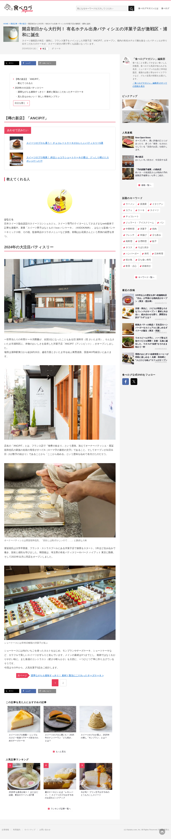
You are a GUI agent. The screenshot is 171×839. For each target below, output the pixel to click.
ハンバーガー (132, 253)
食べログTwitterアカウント (134, 381)
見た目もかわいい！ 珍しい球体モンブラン (39, 96)
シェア (28, 63)
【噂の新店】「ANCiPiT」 (28, 79)
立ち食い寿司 (144, 260)
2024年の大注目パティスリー (29, 88)
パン (162, 222)
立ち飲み (156, 235)
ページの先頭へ (162, 832)
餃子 (154, 241)
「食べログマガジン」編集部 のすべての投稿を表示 (150, 84)
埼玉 (44, 49)
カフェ (129, 210)
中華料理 (130, 229)
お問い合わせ (44, 830)
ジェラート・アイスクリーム (140, 222)
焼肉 (154, 229)
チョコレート (132, 216)
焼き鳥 (129, 260)
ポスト (11, 63)
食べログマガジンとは (148, 8)
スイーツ (154, 210)
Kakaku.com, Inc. (134, 830)
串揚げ (143, 235)
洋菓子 (143, 229)
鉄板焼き (146, 266)
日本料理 (158, 253)
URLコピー (46, 63)
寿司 (146, 253)
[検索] (131, 8)
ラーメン (130, 204)
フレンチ (130, 235)
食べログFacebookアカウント (125, 381)
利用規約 (16, 830)
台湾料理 (142, 241)
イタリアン (157, 204)
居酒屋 (143, 204)
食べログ (165, 8)
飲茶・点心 (131, 266)
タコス (129, 247)
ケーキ (58, 48)
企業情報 (5, 830)
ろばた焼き (143, 247)
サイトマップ (29, 830)
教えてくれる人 (25, 83)
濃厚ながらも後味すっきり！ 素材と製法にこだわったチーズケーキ (50, 92)
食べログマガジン (18, 8)
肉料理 (129, 241)
